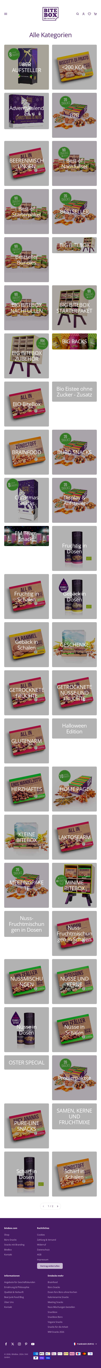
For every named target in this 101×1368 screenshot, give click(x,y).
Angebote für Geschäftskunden (19, 1282)
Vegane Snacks (55, 1322)
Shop (6, 1234)
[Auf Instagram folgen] (19, 1344)
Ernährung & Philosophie (16, 1287)
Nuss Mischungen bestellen (61, 1307)
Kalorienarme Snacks (58, 1297)
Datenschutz (43, 1249)
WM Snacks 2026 (56, 1331)
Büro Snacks (54, 1287)
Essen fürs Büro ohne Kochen (62, 1292)
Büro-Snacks (10, 1239)
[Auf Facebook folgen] (6, 1344)
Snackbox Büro (55, 1317)
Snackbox (52, 1312)
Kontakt (8, 1254)
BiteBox (8, 1249)
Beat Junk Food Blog (14, 1297)
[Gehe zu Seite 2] (57, 1206)
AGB (39, 1254)
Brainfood (53, 1282)
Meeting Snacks (55, 1302)
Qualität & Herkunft (14, 1292)
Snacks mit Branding (14, 1244)
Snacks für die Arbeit (58, 1326)
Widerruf (41, 1244)
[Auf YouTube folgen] (33, 1344)
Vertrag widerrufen (50, 1266)
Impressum (42, 1259)
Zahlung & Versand (46, 1239)
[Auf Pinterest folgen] (26, 1344)
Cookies (41, 1234)
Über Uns (9, 1302)
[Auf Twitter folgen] (12, 1344)
